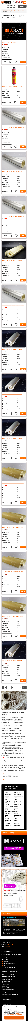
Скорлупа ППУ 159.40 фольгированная (13, 127)
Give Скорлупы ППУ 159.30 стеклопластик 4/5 (6, 485)
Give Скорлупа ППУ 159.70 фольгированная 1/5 (3, 307)
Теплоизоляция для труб (9, 10)
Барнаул (7, 797)
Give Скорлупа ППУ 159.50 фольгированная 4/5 (6, 174)
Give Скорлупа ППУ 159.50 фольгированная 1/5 (3, 174)
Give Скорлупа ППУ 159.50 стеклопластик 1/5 (3, 529)
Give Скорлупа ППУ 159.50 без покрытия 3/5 (5, 352)
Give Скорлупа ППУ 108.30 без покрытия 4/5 (6, 663)
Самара (16, 813)
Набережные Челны (8, 820)
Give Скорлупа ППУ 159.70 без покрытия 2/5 (4, 440)
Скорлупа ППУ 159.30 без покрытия (12, 260)
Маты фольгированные (8, 992)
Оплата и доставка (9, 967)
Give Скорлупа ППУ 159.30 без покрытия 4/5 (6, 263)
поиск (14, 2)
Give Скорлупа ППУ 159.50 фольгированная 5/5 (8, 174)
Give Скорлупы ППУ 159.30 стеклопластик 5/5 (8, 485)
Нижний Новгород (9, 811)
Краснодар (7, 813)
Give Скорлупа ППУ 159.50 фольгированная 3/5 (5, 174)
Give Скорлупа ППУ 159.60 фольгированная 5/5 (8, 218)
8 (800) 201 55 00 (10, 5)
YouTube (6, 958)
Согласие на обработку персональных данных (11, 954)
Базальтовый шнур (6, 1004)
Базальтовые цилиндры (8, 974)
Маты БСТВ (5, 1001)
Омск (6, 799)
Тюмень (16, 797)
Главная (6, 961)
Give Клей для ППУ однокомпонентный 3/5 (5, 89)
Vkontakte (2, 958)
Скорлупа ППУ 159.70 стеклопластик (12, 616)
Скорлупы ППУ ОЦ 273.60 (9, 42)
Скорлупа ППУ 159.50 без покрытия (12, 349)
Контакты (6, 965)
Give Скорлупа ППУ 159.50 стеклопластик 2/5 (4, 529)
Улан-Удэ (7, 804)
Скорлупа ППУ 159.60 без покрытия (12, 394)
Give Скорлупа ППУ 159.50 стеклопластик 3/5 (5, 529)
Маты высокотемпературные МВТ (10, 994)
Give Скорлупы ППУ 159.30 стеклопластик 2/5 (4, 485)
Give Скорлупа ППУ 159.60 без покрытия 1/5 (3, 396)
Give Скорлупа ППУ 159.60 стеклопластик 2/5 (4, 574)
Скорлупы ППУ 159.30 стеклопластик (13, 483)
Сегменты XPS (5, 987)
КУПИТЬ (23, 62)
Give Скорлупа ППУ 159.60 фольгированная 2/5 (4, 218)
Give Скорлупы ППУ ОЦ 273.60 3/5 (5, 44)
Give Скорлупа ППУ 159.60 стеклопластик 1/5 (3, 574)
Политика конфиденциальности (8, 952)
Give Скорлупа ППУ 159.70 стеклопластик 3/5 (5, 618)
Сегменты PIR (5, 984)
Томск (15, 799)
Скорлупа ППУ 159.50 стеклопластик (12, 527)
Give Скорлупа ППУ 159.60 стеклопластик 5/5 (8, 574)
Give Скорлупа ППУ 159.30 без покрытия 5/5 (8, 263)
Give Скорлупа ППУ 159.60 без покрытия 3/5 (5, 396)
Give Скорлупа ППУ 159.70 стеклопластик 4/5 (6, 618)
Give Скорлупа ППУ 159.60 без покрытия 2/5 (4, 396)
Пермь (16, 809)
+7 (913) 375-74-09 (10, 944)
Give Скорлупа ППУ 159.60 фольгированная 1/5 (3, 218)
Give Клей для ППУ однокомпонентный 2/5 (4, 89)
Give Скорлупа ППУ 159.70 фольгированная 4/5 (6, 307)
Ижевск (16, 820)
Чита (15, 803)
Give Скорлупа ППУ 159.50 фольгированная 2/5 (4, 174)
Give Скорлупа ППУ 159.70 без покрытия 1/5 (3, 440)
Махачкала (17, 825)
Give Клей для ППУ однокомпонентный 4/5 (6, 89)
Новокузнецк (17, 804)
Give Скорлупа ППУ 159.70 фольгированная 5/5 (8, 307)
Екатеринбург (17, 794)
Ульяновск (7, 823)
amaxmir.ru (3, 951)
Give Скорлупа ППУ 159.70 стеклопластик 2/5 (4, 618)
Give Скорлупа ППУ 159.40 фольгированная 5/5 (8, 129)
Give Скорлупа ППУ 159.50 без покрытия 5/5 (8, 352)
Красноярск (17, 792)
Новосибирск (8, 794)
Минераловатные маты (8, 997)
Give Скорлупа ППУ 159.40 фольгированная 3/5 (5, 129)
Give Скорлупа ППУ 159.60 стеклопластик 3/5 (5, 574)
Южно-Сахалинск (9, 806)
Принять (14, 1018)
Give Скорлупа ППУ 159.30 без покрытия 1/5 (3, 263)
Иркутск (7, 796)
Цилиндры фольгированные (9, 978)
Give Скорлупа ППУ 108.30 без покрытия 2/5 (4, 663)
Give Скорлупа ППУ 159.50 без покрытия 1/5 (3, 352)
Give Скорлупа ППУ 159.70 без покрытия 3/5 (5, 440)
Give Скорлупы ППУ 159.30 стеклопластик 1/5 (3, 485)
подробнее (4, 772)
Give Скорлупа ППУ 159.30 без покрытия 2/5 (4, 263)
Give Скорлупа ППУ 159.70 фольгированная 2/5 (4, 307)
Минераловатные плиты (8, 989)
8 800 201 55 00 (6, 943)
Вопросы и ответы (9, 963)
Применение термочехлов (10, 917)
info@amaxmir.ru (8, 946)
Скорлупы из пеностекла (8, 982)
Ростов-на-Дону (18, 815)
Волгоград (16, 823)
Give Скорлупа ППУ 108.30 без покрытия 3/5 (5, 663)
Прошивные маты (6, 999)
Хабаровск (7, 803)
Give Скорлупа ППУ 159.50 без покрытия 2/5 (4, 352)
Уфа (15, 818)
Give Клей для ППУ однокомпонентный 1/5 (3, 89)
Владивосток (17, 801)
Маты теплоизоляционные (8, 996)
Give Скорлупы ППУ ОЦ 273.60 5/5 (8, 44)
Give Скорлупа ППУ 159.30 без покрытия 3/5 (5, 263)
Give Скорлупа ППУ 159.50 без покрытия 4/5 (6, 352)
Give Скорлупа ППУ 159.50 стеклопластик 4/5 (6, 529)
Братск (16, 808)
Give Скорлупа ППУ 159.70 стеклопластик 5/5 (8, 618)
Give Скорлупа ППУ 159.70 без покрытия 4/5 (6, 440)
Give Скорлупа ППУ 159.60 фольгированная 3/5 (5, 218)
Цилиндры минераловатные (9, 973)
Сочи (6, 827)
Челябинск (7, 809)
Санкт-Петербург (18, 796)
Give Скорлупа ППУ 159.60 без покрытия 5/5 (8, 396)
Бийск (6, 808)
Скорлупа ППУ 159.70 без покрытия (12, 438)
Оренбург (7, 818)
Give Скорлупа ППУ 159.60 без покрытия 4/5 (6, 396)
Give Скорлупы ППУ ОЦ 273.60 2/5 (4, 44)
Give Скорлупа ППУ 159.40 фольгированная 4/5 (6, 129)
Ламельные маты (6, 1002)
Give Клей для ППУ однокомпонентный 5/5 (8, 89)
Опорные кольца (6, 981)
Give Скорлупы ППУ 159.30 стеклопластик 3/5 (5, 485)
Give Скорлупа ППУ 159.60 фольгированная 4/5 (6, 218)
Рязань (6, 815)
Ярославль (7, 816)
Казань (16, 806)
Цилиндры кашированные (8, 976)
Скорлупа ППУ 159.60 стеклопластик (12, 572)
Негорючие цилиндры (7, 979)
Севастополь (8, 825)
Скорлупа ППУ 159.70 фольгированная (13, 305)
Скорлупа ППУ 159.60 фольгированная (13, 216)
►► (24, 687)
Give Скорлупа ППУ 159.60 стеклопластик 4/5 (6, 574)
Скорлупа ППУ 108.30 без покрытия (12, 660)
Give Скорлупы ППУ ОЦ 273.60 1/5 (3, 44)
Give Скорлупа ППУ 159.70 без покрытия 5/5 (8, 440)
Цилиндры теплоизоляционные (9, 971)
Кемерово (7, 801)
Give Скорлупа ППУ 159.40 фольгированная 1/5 (3, 129)
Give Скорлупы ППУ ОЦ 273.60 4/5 (6, 44)
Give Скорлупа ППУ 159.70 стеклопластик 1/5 (3, 618)
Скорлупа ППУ (20, 10)
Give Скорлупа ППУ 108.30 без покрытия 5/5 (8, 663)
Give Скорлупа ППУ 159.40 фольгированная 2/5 (4, 129)
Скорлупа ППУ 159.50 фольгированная (13, 171)
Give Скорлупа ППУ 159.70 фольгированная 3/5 (5, 307)
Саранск (16, 811)
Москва (6, 792)
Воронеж (16, 816)
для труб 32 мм (7, 11)
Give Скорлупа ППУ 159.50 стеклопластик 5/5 (8, 529)
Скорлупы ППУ (5, 986)
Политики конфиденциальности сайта (11, 1014)
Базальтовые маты (6, 991)
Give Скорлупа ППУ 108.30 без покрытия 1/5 (3, 663)
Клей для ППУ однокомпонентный (12, 86)
